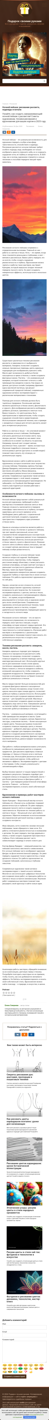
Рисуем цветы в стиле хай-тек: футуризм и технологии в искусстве (23, 1254)
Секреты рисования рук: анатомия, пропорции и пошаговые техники (20, 1077)
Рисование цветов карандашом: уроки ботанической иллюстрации (24, 1166)
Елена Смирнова (11, 1005)
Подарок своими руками (25, 21)
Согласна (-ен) (29, 1417)
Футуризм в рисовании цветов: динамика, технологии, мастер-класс (24, 1299)
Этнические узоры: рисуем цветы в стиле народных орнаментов (21, 1210)
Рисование (30, 126)
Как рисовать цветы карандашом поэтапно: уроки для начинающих (23, 1121)
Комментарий (8, 1340)
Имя (4, 1324)
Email (4, 1332)
